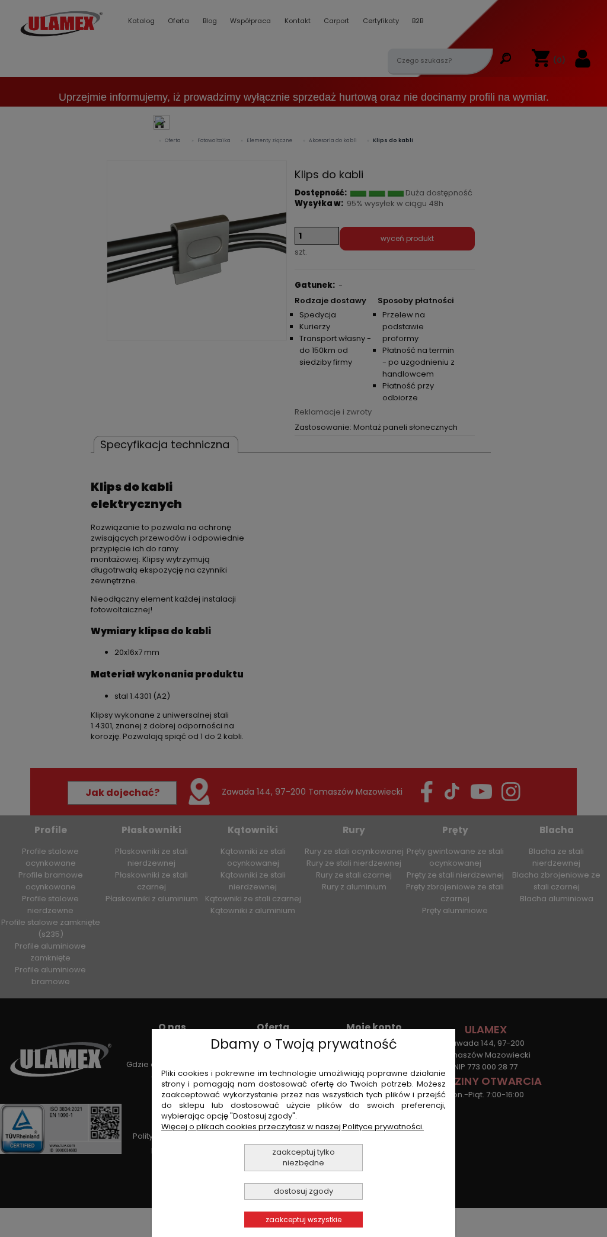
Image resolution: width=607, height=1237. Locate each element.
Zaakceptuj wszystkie (303, 1219)
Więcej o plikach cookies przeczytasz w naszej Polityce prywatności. (292, 1126)
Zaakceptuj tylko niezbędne (303, 1157)
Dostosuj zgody (303, 1191)
